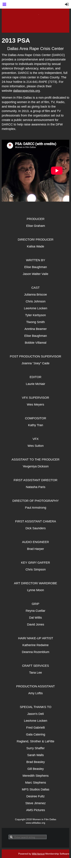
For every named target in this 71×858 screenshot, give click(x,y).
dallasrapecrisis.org (26, 90)
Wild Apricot (38, 853)
